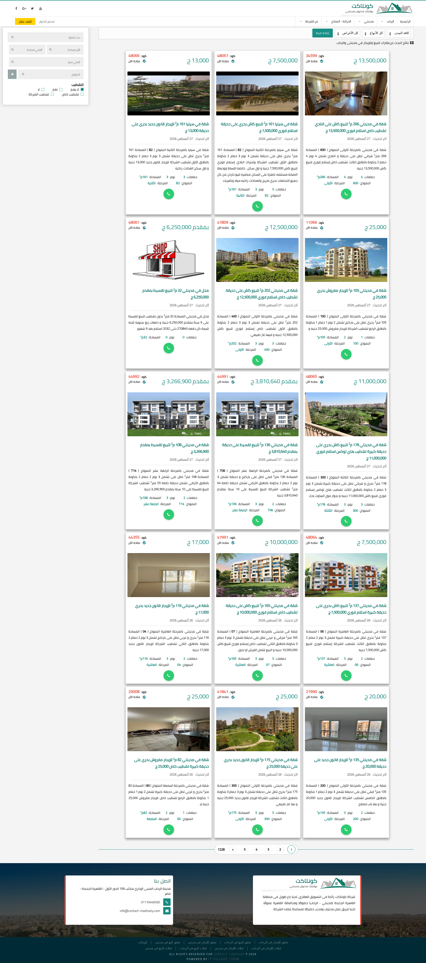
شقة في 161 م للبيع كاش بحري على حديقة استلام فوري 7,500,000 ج (259, 127)
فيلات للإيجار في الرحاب (266, 948)
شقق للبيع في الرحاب (237, 942)
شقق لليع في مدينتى (167, 942)
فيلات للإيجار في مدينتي (229, 948)
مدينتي (327, 903)
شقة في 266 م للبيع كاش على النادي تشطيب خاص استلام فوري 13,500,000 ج (350, 127)
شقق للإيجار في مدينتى (202, 942)
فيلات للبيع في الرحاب (193, 948)
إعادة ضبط (322, 33)
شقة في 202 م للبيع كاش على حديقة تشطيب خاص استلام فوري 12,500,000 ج (262, 294)
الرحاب (314, 903)
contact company (229, 954)
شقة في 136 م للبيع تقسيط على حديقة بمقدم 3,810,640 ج (260, 448)
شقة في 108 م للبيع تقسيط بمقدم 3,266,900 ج (174, 448)
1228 (221, 849)
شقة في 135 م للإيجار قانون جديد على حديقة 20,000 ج (350, 763)
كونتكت (142, 942)
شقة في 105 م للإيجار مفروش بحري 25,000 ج (351, 294)
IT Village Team (224, 959)
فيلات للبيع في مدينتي (158, 948)
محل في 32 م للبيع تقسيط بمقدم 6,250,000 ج (175, 294)
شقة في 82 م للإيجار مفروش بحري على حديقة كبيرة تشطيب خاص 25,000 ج (171, 763)
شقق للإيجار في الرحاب (273, 942)
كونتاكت (341, 897)
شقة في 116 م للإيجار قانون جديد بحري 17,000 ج (172, 609)
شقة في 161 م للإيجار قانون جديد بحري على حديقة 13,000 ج (170, 127)
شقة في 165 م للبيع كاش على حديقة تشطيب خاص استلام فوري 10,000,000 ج (262, 609)
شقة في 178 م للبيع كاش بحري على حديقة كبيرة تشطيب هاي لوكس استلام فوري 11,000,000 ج (351, 451)
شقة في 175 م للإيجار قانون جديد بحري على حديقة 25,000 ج (261, 763)
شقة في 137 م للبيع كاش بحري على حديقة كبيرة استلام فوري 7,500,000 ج (351, 609)
